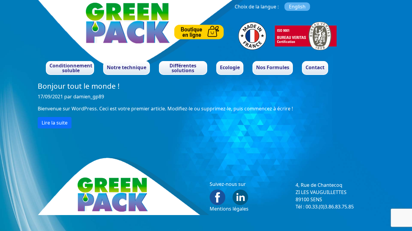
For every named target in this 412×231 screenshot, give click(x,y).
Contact (315, 67)
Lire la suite (55, 122)
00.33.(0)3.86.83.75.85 (330, 206)
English (297, 6)
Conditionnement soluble (70, 68)
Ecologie (230, 67)
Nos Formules (272, 67)
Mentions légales (229, 208)
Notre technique (126, 67)
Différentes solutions (183, 68)
